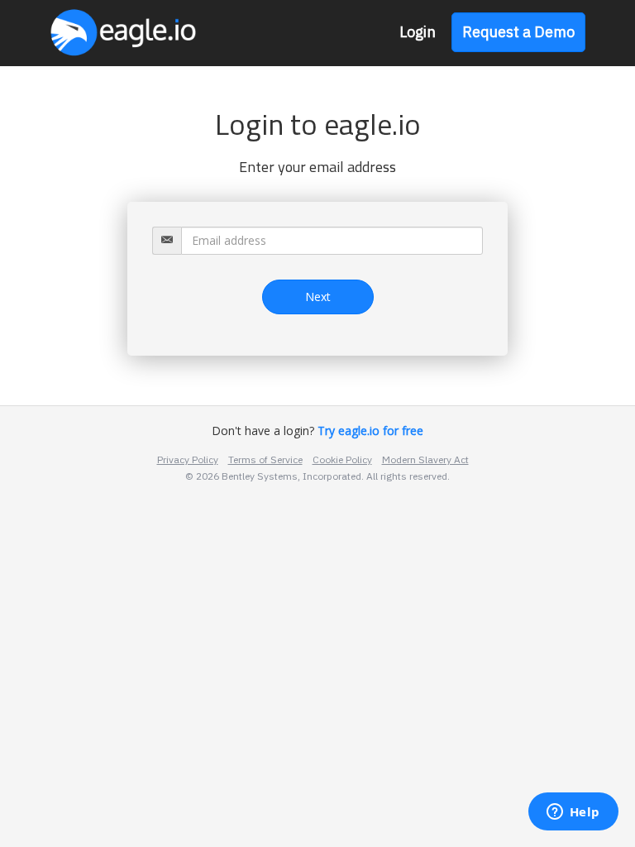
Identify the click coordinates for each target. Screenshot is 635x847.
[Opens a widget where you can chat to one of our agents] (573, 813)
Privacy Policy (187, 459)
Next (318, 296)
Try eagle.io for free (368, 430)
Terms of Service (265, 459)
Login (417, 31)
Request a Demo (518, 31)
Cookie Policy (342, 459)
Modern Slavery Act (425, 459)
